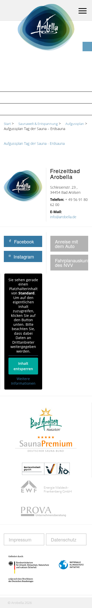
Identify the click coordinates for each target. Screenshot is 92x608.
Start (7, 123)
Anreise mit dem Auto (66, 243)
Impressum (20, 539)
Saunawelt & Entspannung (34, 97)
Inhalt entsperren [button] (23, 366)
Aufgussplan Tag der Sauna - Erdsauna (34, 143)
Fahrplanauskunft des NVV (71, 262)
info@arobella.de (63, 216)
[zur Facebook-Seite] (87, 46)
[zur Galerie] (87, 37)
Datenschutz (63, 539)
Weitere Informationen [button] (23, 381)
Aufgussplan (19, 109)
